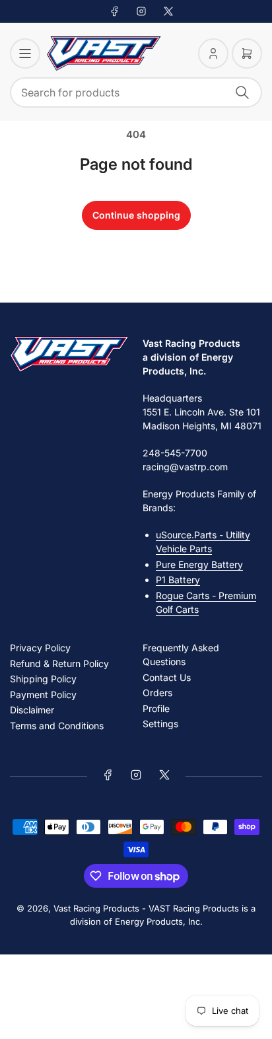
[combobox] (136, 92)
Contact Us (167, 677)
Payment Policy (43, 694)
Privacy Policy (40, 647)
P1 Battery (178, 579)
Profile (156, 708)
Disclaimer (32, 709)
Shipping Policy (43, 678)
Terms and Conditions (57, 725)
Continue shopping (136, 215)
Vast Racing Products (96, 908)
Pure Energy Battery (199, 564)
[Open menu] (25, 53)
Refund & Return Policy (59, 663)
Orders (157, 692)
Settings (160, 723)
